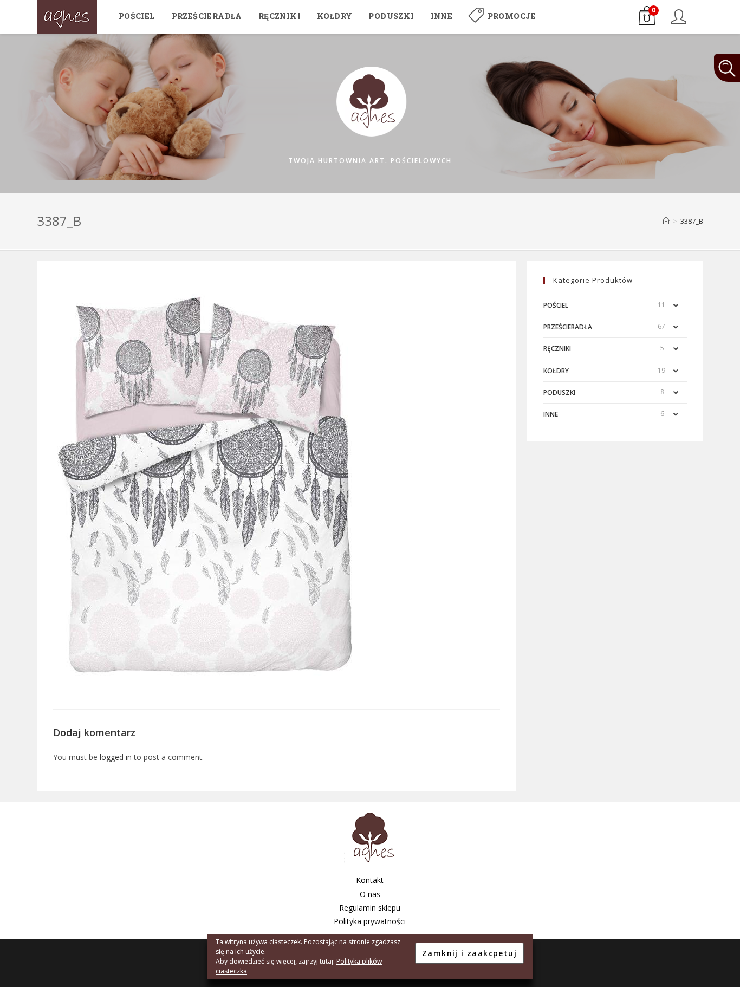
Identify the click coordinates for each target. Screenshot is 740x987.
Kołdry (556, 370)
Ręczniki (557, 348)
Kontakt (370, 880)
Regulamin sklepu (369, 907)
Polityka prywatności (370, 921)
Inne (550, 414)
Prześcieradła (567, 327)
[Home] (666, 221)
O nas (370, 894)
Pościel (555, 305)
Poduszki (559, 392)
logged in (116, 757)
